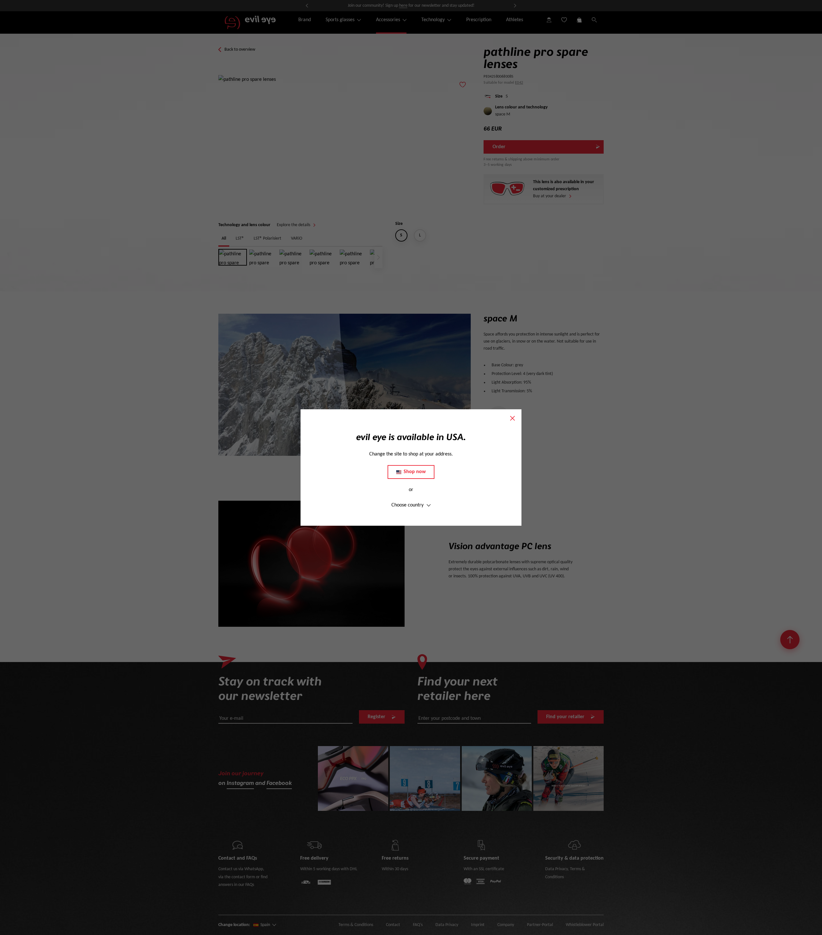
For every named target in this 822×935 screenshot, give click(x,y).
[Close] (512, 418)
